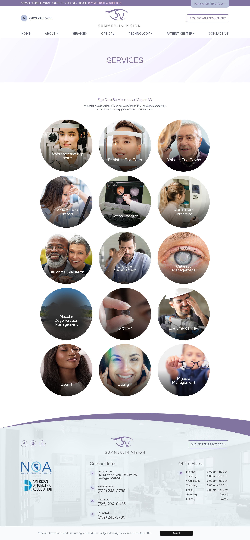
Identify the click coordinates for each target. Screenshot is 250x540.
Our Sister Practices (209, 3)
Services (79, 33)
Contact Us (219, 33)
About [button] (50, 33)
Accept (176, 533)
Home (25, 33)
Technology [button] (139, 33)
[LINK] (43, 120)
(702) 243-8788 (111, 490)
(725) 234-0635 (112, 503)
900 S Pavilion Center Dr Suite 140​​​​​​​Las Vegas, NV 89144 (117, 476)
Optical (107, 33)
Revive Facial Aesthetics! (104, 3)
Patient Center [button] (179, 33)
